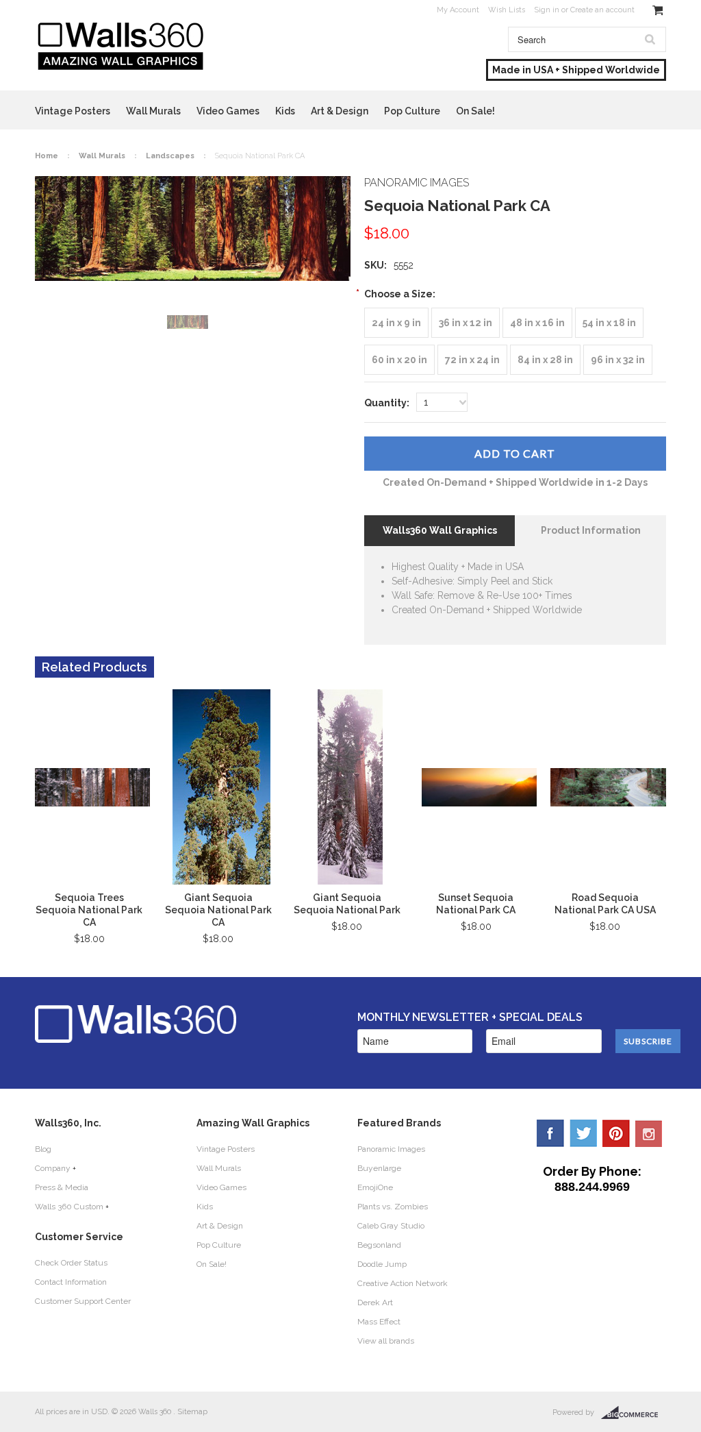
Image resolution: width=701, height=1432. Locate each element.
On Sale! (475, 111)
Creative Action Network (402, 1283)
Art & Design (339, 111)
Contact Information (71, 1282)
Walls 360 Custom (69, 1206)
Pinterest (616, 1133)
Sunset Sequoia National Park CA (475, 903)
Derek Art (375, 1302)
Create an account (602, 9)
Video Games (227, 111)
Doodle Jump (382, 1264)
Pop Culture (412, 111)
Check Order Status (71, 1263)
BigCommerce (633, 1412)
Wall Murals (153, 111)
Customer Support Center (83, 1301)
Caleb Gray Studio (390, 1226)
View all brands (385, 1341)
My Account (458, 9)
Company (53, 1168)
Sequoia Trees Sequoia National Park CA (89, 910)
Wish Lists (506, 9)
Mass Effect (378, 1321)
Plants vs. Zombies (392, 1206)
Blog (43, 1149)
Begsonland (379, 1245)
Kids (285, 111)
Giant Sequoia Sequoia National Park (347, 903)
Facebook (550, 1133)
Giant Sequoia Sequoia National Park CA (218, 910)
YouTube (649, 1133)
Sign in (546, 9)
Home (46, 155)
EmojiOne (375, 1187)
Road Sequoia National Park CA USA (605, 903)
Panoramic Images (391, 1149)
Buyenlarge (379, 1168)
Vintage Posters (72, 111)
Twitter (583, 1133)
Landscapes (170, 155)
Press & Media (61, 1187)
